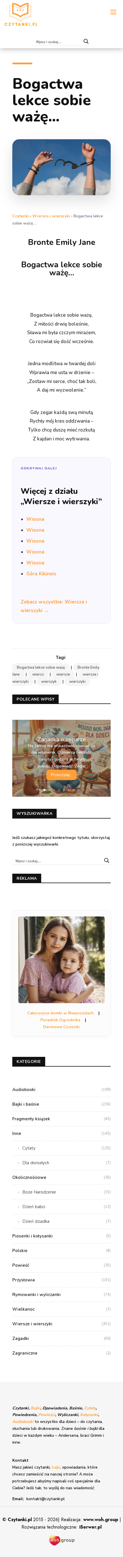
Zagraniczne (61, 1353)
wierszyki (77, 681)
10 (83, 790)
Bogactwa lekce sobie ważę (41, 667)
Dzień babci (66, 1207)
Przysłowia (61, 1280)
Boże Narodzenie (66, 1192)
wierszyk (49, 681)
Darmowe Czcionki (61, 1027)
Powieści (46, 1414)
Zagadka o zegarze (61, 739)
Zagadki (61, 1338)
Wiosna (35, 519)
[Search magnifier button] (86, 41)
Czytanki (20, 216)
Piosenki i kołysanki (61, 1236)
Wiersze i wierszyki (51, 216)
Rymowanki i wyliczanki (61, 1294)
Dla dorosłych (66, 1163)
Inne (61, 1133)
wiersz (38, 674)
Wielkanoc (61, 1309)
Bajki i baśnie (61, 1104)
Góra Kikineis (41, 573)
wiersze (63, 674)
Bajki (35, 1408)
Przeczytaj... (61, 774)
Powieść (61, 1265)
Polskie (61, 1251)
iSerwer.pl (90, 1527)
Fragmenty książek (61, 1119)
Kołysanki (89, 1414)
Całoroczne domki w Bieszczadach (60, 1013)
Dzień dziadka (66, 1221)
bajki (56, 1467)
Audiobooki (61, 1089)
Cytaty (66, 1148)
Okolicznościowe (61, 1177)
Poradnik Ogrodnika (60, 1020)
